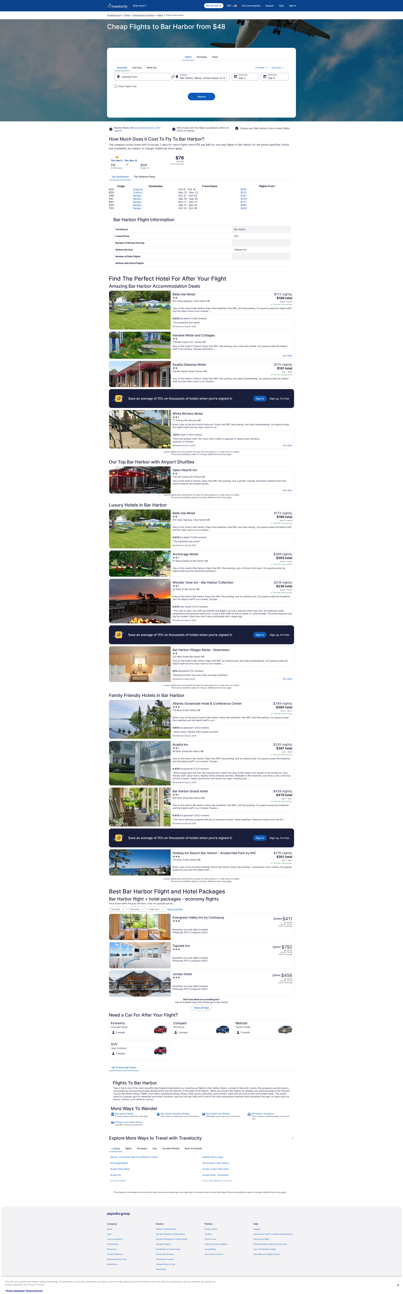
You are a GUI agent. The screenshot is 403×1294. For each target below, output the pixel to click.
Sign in (292, 5)
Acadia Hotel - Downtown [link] (215, 1175)
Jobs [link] (109, 1234)
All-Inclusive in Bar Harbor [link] (215, 1163)
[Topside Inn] (232, 955)
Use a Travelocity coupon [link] (264, 1249)
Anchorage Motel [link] (119, 1163)
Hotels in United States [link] (166, 1229)
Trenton (137, 192)
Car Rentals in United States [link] (168, 1249)
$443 (244, 208)
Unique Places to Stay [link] (165, 1264)
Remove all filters (175, 909)
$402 (244, 205)
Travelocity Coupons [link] (165, 1259)
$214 (243, 192)
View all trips (201, 1007)
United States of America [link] (144, 15)
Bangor (137, 195)
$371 (243, 201)
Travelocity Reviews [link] (165, 1254)
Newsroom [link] (111, 1249)
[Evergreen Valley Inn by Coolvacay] (232, 927)
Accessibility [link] (210, 1249)
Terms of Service (34, 1290)
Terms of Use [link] (210, 1239)
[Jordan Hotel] (232, 983)
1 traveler (259, 67)
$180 (243, 189)
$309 (244, 198)
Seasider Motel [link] (117, 1181)
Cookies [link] (208, 1234)
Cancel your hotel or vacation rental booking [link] (272, 1234)
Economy (276, 67)
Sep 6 (271, 78)
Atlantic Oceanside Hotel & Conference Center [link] (134, 1157)
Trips (281, 5)
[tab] (188, 56)
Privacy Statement (15, 1290)
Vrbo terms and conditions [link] (216, 1244)
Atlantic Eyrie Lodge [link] (212, 1157)
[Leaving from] (143, 76)
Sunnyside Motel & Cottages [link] (217, 1181)
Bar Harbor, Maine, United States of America (205, 78)
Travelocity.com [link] (114, 15)
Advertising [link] (112, 1264)
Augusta (138, 189)
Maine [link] (160, 15)
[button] (201, 1138)
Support (269, 5)
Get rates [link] (287, 355)
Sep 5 (242, 78)
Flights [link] (127, 15)
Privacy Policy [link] (211, 1229)
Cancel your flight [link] (261, 1239)
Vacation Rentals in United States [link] (170, 1234)
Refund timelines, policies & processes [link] (270, 1244)
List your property (251, 5)
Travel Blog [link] (161, 1269)
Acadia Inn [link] (115, 1175)
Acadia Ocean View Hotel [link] (215, 1169)
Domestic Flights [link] (163, 1244)
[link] (133, 1116)
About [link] (109, 1229)
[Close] (397, 1285)
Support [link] (256, 1229)
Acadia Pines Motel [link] (120, 1169)
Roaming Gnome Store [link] (117, 1259)
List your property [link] (114, 1239)
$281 (243, 195)
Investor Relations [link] (115, 1254)
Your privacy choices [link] (214, 1254)
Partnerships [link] (112, 1244)
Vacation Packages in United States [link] (171, 1239)
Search (201, 96)
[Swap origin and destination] (173, 76)
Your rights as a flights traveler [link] (266, 1254)
